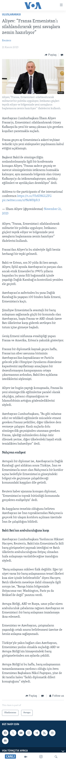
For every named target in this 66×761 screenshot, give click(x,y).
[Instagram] (41, 757)
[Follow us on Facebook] (5, 733)
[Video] (26, 757)
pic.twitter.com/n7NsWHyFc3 (21, 200)
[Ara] (56, 757)
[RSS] (44, 733)
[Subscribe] (5, 740)
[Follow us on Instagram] (29, 733)
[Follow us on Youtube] (21, 733)
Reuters (6, 40)
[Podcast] (52, 733)
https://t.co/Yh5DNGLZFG (34, 196)
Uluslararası (11, 14)
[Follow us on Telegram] (36, 733)
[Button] (51, 55)
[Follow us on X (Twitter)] (13, 733)
